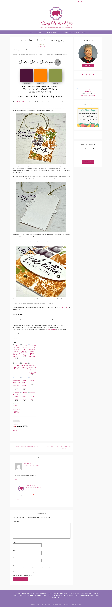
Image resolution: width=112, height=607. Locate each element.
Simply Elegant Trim (16, 397)
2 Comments (41, 46)
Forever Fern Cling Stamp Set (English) (16, 355)
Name (15, 542)
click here (65, 307)
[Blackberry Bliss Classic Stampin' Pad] (16, 382)
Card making (22, 436)
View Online (84, 95)
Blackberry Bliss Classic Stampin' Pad (16, 385)
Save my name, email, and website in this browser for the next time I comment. (34, 567)
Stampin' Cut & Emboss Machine (16, 411)
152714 (24, 355)
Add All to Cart (16, 420)
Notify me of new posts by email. (23, 575)
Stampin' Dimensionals (24, 397)
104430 (24, 399)
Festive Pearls (32, 382)
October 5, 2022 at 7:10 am (31, 465)
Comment (16, 521)
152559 (16, 357)
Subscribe (88, 161)
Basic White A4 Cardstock (24, 368)
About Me (88, 65)
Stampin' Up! (53, 436)
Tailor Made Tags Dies (16, 368)
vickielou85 (27, 463)
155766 (16, 399)
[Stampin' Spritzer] (32, 394)
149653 (16, 413)
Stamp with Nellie (56, 17)
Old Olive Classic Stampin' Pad (24, 385)
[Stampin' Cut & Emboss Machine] (16, 408)
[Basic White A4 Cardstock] (24, 365)
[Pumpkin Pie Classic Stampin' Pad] (32, 367)
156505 (32, 358)
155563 (16, 369)
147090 (24, 388)
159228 (24, 369)
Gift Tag (48, 436)
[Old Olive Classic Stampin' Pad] (24, 382)
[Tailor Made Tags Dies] (16, 365)
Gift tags (37, 436)
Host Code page (51, 329)
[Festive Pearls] (32, 380)
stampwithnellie (31, 485)
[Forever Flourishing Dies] (24, 349)
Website (15, 558)
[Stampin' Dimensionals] (24, 394)
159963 (32, 383)
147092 (16, 388)
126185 (32, 399)
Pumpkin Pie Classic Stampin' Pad (32, 371)
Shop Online (91, 95)
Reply (16, 479)
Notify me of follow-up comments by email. (25, 572)
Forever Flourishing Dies (24, 353)
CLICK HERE (20, 101)
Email (14, 550)
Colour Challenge (30, 436)
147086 (32, 373)
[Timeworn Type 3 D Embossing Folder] (32, 351)
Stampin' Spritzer (32, 397)
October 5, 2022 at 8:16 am (33, 487)
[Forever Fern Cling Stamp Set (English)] (16, 351)
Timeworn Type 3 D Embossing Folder (32, 355)
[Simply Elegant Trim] (16, 394)
